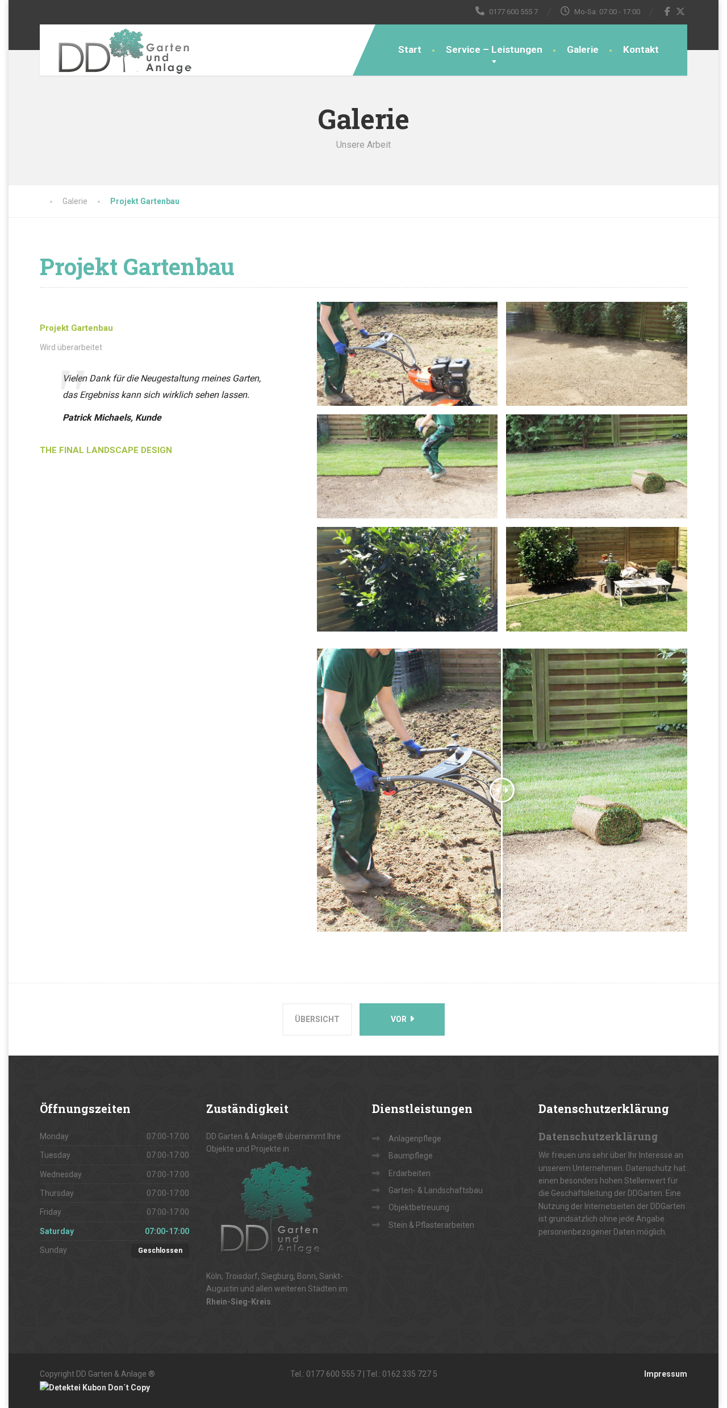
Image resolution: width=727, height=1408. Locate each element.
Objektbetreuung (418, 1207)
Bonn (306, 1276)
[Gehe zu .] (51, 201)
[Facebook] (667, 11)
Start (409, 49)
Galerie (583, 49)
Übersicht (317, 1019)
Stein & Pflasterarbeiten (431, 1225)
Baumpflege (410, 1155)
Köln (214, 1276)
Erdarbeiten (409, 1173)
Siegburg (277, 1276)
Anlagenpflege (414, 1138)
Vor (399, 1019)
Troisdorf (241, 1276)
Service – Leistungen (494, 49)
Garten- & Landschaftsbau (435, 1190)
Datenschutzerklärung (598, 1136)
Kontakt (641, 49)
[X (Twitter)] (680, 11)
